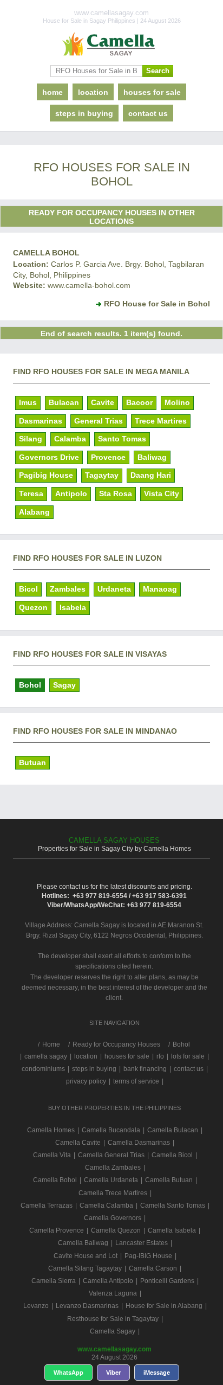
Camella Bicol (172, 1155)
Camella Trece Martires (112, 1193)
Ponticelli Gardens (167, 1281)
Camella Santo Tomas (172, 1205)
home (52, 92)
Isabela (73, 607)
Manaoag (160, 589)
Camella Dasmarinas (139, 1142)
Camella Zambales (113, 1167)
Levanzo (36, 1306)
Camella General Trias (111, 1155)
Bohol (30, 685)
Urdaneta (114, 589)
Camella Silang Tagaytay (85, 1268)
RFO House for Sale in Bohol (157, 303)
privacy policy (86, 1081)
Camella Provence (56, 1230)
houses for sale (152, 92)
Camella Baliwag (83, 1243)
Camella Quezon (116, 1230)
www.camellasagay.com (114, 1349)
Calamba (70, 438)
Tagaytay (102, 475)
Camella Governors (112, 1218)
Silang (30, 438)
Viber (113, 1372)
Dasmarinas (40, 420)
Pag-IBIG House (148, 1256)
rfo (160, 1056)
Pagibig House (46, 475)
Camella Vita (52, 1155)
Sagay (64, 685)
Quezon (33, 607)
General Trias (98, 420)
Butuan (32, 762)
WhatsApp (68, 1372)
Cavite (102, 402)
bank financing (145, 1069)
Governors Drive (49, 457)
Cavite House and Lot (85, 1256)
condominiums (43, 1069)
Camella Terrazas (47, 1205)
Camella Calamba (106, 1205)
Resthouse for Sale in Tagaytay (113, 1319)
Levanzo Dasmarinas (87, 1306)
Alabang (34, 512)
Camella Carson (153, 1268)
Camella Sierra (53, 1281)
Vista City (161, 493)
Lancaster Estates (141, 1243)
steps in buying (84, 113)
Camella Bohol (46, 252)
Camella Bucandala (111, 1130)
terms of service (136, 1081)
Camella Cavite (78, 1142)
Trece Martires (161, 420)
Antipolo (71, 493)
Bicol (28, 589)
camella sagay (45, 1056)
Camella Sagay (112, 1331)
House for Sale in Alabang (164, 1306)
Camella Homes (51, 1130)
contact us (148, 113)
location (93, 92)
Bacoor (139, 402)
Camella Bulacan (172, 1130)
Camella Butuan (169, 1180)
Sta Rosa (115, 493)
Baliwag (152, 457)
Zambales (68, 589)
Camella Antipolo (108, 1281)
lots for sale (188, 1056)
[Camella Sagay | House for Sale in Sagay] (111, 44)
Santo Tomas (122, 438)
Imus (28, 402)
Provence (108, 457)
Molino (177, 402)
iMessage (156, 1372)
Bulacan (64, 402)
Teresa (31, 493)
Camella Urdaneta (111, 1180)
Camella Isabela (172, 1230)
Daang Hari (150, 475)
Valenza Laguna (113, 1293)
